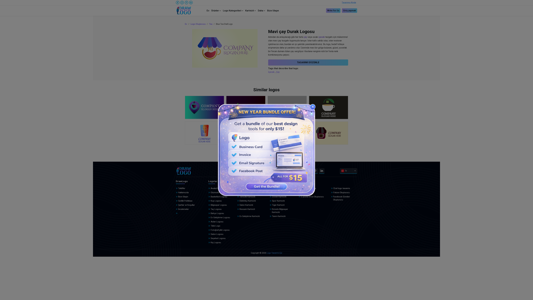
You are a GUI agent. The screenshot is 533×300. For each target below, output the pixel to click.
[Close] (312, 107)
